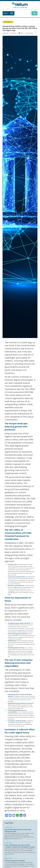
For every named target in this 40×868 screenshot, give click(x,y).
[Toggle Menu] (11, 13)
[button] (5, 13)
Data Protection (8, 22)
